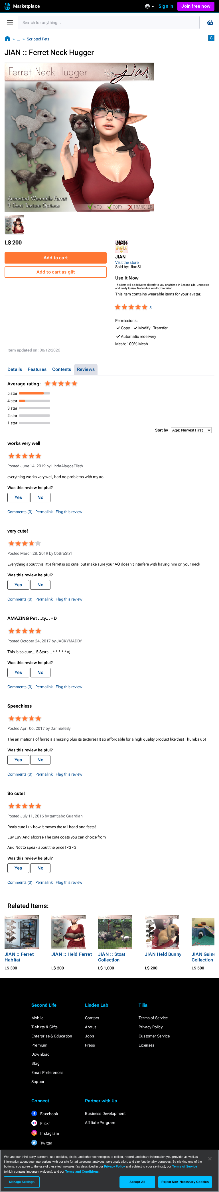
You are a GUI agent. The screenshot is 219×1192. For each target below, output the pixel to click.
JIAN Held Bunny (163, 954)
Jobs (89, 1036)
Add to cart (56, 257)
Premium (39, 1045)
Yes (18, 497)
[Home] (7, 39)
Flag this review (69, 511)
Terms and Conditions (82, 1171)
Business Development (105, 1113)
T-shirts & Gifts (44, 1027)
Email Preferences (47, 1072)
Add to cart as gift (55, 272)
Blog (35, 1063)
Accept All (137, 1181)
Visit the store (127, 262)
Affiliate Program (100, 1122)
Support (38, 1081)
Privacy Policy (151, 1027)
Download (40, 1054)
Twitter (45, 1143)
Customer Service (154, 1036)
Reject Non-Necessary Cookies (184, 1181)
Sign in (166, 6)
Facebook (48, 1113)
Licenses (147, 1045)
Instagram (49, 1133)
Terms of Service (153, 1018)
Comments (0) (20, 511)
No (40, 497)
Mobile (37, 1018)
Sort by (161, 430)
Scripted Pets (38, 39)
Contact (92, 1018)
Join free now (195, 6)
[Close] (210, 1158)
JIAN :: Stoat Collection (111, 957)
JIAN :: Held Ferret (71, 954)
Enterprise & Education (51, 1036)
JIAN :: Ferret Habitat (19, 957)
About (90, 1027)
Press (90, 1045)
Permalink (44, 511)
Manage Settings (22, 1181)
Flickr (44, 1123)
